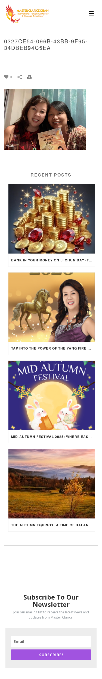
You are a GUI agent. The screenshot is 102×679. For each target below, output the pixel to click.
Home (8, 59)
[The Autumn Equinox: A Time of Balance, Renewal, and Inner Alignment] (51, 483)
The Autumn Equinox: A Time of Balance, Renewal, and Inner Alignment (53, 525)
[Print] (32, 76)
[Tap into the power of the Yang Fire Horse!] (51, 307)
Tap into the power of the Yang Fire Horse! (53, 348)
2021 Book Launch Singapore (43, 59)
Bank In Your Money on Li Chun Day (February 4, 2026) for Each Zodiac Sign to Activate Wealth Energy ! (53, 260)
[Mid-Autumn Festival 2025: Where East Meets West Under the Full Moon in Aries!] (51, 395)
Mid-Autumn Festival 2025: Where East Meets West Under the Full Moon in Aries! (53, 436)
